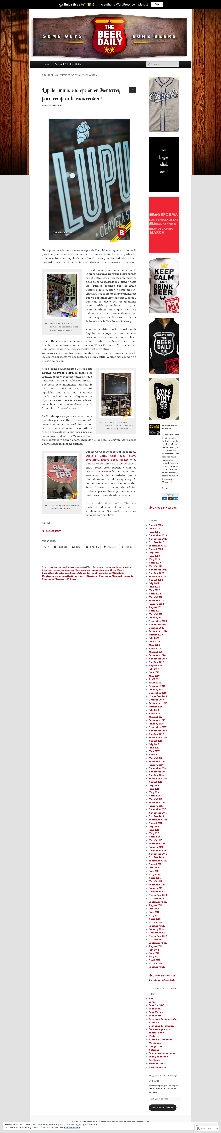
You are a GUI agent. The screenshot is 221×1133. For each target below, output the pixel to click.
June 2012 (154, 953)
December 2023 (158, 535)
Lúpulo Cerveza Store (90, 573)
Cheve (120, 570)
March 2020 (155, 652)
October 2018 (156, 700)
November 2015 (158, 813)
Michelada (118, 573)
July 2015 (154, 826)
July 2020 (154, 638)
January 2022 (156, 604)
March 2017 (155, 758)
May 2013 (154, 915)
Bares (152, 1002)
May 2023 (154, 559)
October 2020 (156, 628)
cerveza (59, 570)
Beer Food (155, 1009)
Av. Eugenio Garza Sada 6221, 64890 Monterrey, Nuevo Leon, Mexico (111, 455)
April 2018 (154, 713)
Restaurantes (157, 1063)
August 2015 (155, 823)
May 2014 (154, 874)
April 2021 (154, 611)
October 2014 (156, 857)
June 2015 (154, 830)
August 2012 (155, 946)
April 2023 (155, 563)
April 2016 (154, 796)
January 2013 (156, 929)
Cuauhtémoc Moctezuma (55, 573)
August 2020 (156, 635)
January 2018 (156, 724)
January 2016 (156, 806)
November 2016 (158, 772)
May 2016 (154, 792)
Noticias (56, 567)
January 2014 (156, 888)
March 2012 (155, 963)
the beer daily (62, 576)
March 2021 (155, 614)
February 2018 (157, 720)
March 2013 (155, 922)
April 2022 (155, 594)
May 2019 (154, 676)
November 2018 (158, 696)
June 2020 (154, 641)
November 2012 (158, 936)
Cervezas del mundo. (161, 1026)
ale (96, 567)
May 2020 (154, 645)
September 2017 (158, 737)
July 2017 (154, 744)
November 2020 (158, 624)
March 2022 (155, 597)
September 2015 (158, 820)
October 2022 (156, 573)
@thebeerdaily (51, 530)
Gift (157, 4)
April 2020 (155, 648)
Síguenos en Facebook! (163, 507)
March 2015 (155, 840)
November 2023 (158, 539)
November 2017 (158, 731)
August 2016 (155, 782)
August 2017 (156, 741)
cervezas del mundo (98, 570)
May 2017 (154, 751)
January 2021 (156, 617)
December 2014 (158, 850)
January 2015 (156, 847)
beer (118, 567)
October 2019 (156, 662)
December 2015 (157, 809)
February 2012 (157, 967)
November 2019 (158, 659)
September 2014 (158, 861)
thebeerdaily (78, 576)
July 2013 (154, 909)
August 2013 (155, 905)
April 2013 (154, 919)
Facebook (108, 471)
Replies (73, 579)
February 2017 (157, 761)
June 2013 (154, 912)
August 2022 (156, 580)
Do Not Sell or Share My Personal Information (124, 1121)
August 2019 (155, 665)
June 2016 (154, 789)
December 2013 (157, 891)
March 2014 (155, 881)
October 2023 (156, 542)
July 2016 (154, 785)
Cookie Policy (72, 1127)
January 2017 (156, 765)
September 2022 (158, 576)
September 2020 (158, 631)
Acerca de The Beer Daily (67, 64)
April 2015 (154, 837)
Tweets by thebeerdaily (162, 980)
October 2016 (156, 775)
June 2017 (154, 748)
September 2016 (158, 778)
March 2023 (155, 566)
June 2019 (154, 672)
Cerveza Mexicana (75, 570)
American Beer (107, 567)
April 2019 (154, 679)
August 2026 (156, 525)
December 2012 (157, 932)
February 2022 (157, 600)
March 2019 (155, 683)
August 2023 (156, 549)
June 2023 (154, 556)
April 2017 (155, 754)
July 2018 (154, 710)
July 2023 (154, 552)
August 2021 (155, 607)
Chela (112, 570)
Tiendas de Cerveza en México (103, 576)
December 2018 (157, 693)
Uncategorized (158, 1067)
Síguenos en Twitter (162, 975)
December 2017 (158, 727)
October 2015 (156, 816)
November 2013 (158, 895)
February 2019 (157, 686)
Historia (154, 1036)
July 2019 (154, 669)
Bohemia (127, 567)
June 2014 (154, 871)
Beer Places (156, 1012)
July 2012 (154, 950)
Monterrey (48, 576)
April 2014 (155, 878)
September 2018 (158, 703)
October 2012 (156, 939)
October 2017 (156, 734)
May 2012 (154, 956)
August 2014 (156, 864)
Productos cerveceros (73, 567)
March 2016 (155, 799)
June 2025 (154, 528)
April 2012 (154, 960)
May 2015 (154, 833)
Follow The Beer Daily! (163, 1107)
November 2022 (158, 570)
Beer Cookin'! (156, 1005)
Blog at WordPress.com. (85, 1121)
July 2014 (154, 867)
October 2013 (156, 898)
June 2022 (154, 587)
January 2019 (156, 689)
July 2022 (154, 583)
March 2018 (155, 717)
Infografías (155, 1046)
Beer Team (155, 1015)
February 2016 (157, 802)
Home (46, 64)
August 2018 (155, 707)
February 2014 (157, 885)
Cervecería (48, 570)
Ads (151, 998)
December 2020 (158, 621)
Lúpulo (74, 573)
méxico (107, 573)
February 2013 (157, 926)
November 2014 (158, 854)
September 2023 (158, 546)
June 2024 (154, 532)
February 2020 (157, 655)
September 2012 (158, 943)
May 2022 (154, 590)
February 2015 (157, 843)
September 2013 (158, 902)
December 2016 (157, 768)
